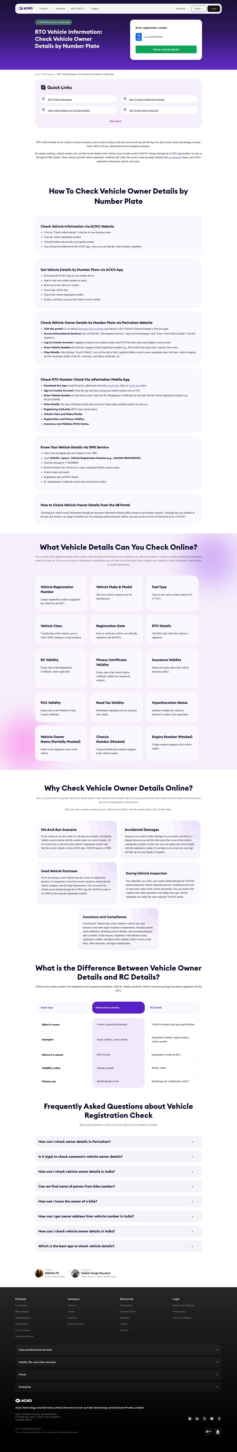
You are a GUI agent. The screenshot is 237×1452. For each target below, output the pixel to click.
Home (37, 74)
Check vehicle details (166, 49)
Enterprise (60, 8)
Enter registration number (151, 27)
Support (95, 8)
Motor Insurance (48, 74)
